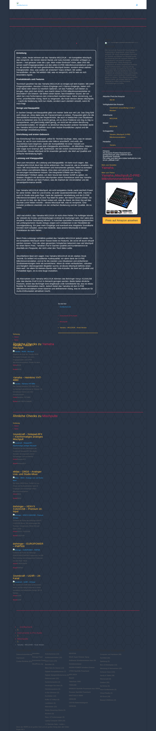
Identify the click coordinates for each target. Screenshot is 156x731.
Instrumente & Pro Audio (68, 316)
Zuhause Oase (105, 672)
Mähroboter (49, 706)
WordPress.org (37, 664)
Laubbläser (49, 703)
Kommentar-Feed (38, 660)
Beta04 (71, 678)
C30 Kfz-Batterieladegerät (78, 703)
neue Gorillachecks (107, 689)
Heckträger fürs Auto (52, 685)
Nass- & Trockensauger (53, 717)
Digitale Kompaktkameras (54, 671)
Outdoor (103, 682)
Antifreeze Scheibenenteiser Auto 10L (82, 660)
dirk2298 (110, 46)
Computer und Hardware (109, 654)
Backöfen (48, 664)
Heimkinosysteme (51, 689)
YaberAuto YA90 (75, 681)
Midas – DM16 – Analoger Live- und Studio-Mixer (27, 473)
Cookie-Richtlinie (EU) (24, 661)
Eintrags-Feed (37, 657)
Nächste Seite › (53, 724)
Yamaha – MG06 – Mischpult (23, 346)
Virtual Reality (105, 693)
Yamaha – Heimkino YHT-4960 (27, 378)
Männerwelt (104, 679)
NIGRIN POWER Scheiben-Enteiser (82, 667)
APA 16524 (73, 674)
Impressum (20, 658)
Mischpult (120, 134)
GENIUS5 (72, 699)
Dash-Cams (49, 661)
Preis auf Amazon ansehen (121, 220)
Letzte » (62, 724)
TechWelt (103, 658)
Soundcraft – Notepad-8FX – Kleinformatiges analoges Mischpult (28, 437)
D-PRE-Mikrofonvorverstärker (121, 177)
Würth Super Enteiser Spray (79, 657)
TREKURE (73, 685)
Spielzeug (103, 661)
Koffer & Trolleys (51, 699)
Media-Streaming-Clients (54, 710)
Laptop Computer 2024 (53, 721)
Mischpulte (63, 322)
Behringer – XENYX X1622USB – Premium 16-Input (27, 509)
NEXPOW (72, 653)
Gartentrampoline (51, 682)
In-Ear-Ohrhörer (51, 692)
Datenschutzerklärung (24, 654)
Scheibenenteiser (75, 664)
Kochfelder (49, 696)
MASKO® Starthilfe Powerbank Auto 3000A (84, 688)
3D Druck (103, 696)
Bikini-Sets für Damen (53, 668)
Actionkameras (50, 654)
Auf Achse (103, 686)
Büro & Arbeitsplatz (107, 665)
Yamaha (113, 134)
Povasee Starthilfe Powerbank (80, 692)
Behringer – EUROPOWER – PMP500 (28, 545)
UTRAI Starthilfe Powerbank (79, 671)
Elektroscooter (50, 678)
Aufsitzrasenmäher (52, 657)
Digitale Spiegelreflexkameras (55, 675)
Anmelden (36, 653)
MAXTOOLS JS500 (76, 695)
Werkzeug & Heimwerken (109, 668)
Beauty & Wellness (107, 700)
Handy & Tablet (105, 675)
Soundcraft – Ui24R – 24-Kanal (27, 577)
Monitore (48, 713)
